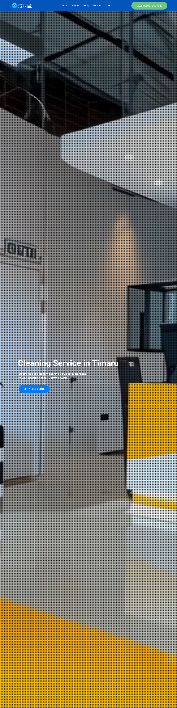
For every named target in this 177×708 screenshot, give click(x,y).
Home (64, 5)
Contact (108, 5)
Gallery (86, 5)
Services (75, 5)
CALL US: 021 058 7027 (149, 5)
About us (97, 5)
